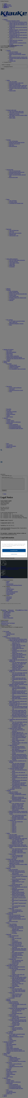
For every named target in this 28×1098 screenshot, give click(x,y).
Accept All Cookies (14, 550)
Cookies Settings (14, 554)
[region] (14, 549)
